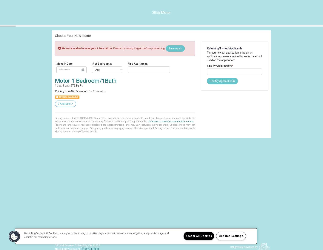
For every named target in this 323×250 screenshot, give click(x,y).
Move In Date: (64, 63)
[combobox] (149, 69)
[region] (136, 236)
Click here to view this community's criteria (170, 121)
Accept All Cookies (199, 236)
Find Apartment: (138, 63)
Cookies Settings (231, 236)
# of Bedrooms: (102, 63)
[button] (14, 237)
